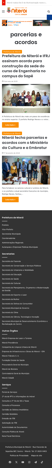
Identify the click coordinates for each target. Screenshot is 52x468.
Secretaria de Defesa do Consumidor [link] (17, 304)
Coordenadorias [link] (8, 238)
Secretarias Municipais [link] (11, 234)
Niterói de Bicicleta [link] (10, 369)
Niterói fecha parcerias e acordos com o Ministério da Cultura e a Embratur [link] (25, 142)
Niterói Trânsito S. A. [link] (10, 356)
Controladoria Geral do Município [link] (15, 373)
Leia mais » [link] (10, 125)
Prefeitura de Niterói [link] (12, 52)
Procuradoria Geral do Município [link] (15, 365)
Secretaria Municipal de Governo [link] (15, 308)
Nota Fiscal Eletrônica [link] (11, 436)
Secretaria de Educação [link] (12, 274)
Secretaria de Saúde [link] (10, 279)
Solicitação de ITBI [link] (9, 423)
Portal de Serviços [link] (9, 392)
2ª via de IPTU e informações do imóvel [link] (18, 396)
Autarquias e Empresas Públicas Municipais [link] (20, 247)
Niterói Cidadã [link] (8, 378)
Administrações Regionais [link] (12, 243)
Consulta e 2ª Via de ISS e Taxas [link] (15, 401)
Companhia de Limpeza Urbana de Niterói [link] (19, 347)
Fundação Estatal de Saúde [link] (13, 360)
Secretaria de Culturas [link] (11, 283)
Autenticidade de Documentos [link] (14, 427)
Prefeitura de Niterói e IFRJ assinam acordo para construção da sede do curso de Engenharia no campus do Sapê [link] (26, 65)
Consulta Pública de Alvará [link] (13, 432)
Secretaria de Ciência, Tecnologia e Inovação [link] (20, 317)
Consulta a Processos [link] (11, 405)
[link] (3, 12)
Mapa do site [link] (36, 455)
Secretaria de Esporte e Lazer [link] (14, 295)
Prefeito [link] (5, 225)
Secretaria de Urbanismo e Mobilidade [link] (18, 270)
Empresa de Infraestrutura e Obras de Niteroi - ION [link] (23, 351)
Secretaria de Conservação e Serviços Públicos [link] (21, 266)
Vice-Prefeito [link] (7, 229)
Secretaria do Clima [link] (10, 312)
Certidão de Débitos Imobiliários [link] (15, 410)
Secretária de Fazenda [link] (11, 261)
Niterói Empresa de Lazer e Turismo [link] (17, 338)
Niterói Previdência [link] (10, 343)
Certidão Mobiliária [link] (9, 414)
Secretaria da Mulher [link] (10, 299)
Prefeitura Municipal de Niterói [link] (18, 447)
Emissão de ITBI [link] (8, 418)
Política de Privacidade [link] (20, 455)
